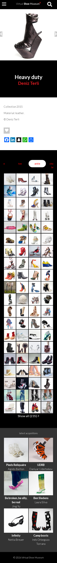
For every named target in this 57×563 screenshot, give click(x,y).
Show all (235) (28, 416)
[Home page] (28, 3)
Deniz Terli (28, 83)
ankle (37, 163)
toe (20, 163)
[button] (4, 4)
